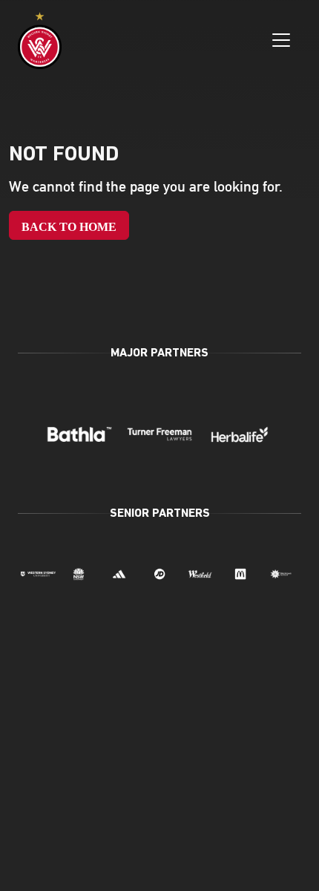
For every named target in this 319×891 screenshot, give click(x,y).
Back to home (69, 227)
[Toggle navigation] (281, 40)
